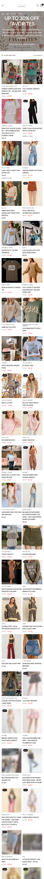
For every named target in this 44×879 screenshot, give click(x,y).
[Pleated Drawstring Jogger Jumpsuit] (32, 457)
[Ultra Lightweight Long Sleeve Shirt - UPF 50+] (32, 842)
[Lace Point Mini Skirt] (32, 683)
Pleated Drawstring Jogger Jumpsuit (30, 476)
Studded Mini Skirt (29, 554)
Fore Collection (28, 208)
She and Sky (26, 551)
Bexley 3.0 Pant (7, 403)
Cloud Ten (5, 437)
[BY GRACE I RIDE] (32, 348)
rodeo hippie (6, 285)
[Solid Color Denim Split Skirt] (12, 842)
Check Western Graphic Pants (10, 366)
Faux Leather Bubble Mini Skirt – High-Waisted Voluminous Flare (31, 740)
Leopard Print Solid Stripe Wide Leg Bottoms (32, 627)
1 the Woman (26, 661)
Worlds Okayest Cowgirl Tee (11, 288)
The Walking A (27, 363)
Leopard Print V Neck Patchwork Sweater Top (11, 627)
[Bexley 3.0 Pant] (12, 385)
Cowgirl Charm (7, 126)
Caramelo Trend (7, 247)
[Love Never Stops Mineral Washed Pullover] (32, 572)
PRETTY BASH (6, 168)
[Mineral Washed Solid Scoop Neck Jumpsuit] (12, 721)
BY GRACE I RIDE (27, 365)
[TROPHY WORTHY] (12, 537)
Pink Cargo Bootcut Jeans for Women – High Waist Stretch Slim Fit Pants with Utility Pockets (11, 821)
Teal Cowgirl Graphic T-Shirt (31, 90)
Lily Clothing (6, 586)
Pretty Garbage (27, 814)
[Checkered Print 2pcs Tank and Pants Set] (12, 495)
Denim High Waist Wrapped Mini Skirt (32, 664)
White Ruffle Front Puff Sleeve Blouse (11, 476)
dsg (23, 856)
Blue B (4, 208)
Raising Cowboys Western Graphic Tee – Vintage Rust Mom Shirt (11, 91)
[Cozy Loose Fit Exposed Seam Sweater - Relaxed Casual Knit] (32, 270)
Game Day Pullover (9, 327)
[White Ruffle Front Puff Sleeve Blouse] (12, 457)
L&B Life (25, 86)
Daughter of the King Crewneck (10, 251)
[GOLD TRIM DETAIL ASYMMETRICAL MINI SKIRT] (32, 193)
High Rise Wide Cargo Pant (11, 663)
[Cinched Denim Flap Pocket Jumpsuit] (32, 153)
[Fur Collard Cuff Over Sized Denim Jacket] (32, 233)
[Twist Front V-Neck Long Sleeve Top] (12, 153)
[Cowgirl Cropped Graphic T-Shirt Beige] (12, 683)
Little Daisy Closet (8, 324)
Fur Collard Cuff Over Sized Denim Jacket (31, 251)
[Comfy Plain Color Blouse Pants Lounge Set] (32, 111)
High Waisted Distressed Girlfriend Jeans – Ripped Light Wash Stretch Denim (32, 780)
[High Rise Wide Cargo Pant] (12, 646)
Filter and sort (10, 55)
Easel (24, 586)
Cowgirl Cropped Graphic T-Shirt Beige (11, 702)
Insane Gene (26, 509)
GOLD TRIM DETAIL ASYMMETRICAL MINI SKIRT (31, 211)
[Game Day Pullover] (12, 310)
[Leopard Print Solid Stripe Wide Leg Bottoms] (32, 609)
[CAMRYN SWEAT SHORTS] (32, 800)
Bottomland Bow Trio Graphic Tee (10, 779)
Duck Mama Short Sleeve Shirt (31, 329)
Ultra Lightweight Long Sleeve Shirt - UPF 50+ (31, 860)
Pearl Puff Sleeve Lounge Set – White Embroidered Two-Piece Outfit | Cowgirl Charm (11, 132)
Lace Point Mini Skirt (29, 701)
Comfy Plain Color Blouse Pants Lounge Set (32, 129)
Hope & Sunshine (7, 856)
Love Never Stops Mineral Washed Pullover (32, 590)
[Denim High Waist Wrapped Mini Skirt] (32, 646)
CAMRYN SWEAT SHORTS (30, 817)
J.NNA (3, 623)
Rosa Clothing (27, 126)
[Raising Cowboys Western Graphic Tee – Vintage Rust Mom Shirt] (12, 71)
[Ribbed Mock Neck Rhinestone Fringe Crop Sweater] (12, 193)
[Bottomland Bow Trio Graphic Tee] (12, 760)
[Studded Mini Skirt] (32, 537)
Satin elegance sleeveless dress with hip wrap (11, 590)
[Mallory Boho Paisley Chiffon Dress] (32, 385)
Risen (3, 661)
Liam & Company (27, 400)
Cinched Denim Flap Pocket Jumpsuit (32, 171)
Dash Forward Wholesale (10, 775)
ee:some (25, 168)
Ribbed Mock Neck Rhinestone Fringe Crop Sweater (11, 212)
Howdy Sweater (28, 440)
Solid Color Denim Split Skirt (10, 860)
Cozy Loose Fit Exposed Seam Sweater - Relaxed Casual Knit (31, 289)
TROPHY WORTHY (7, 554)
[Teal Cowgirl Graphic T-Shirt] (32, 71)
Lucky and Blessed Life (9, 86)
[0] (41, 5)
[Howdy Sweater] (32, 423)
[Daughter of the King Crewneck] (12, 233)
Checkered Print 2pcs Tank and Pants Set (12, 513)
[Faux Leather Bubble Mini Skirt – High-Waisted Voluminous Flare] (32, 721)
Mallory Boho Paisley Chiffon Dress (30, 404)
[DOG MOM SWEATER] (12, 423)
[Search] (38, 5)
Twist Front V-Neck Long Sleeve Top (11, 171)
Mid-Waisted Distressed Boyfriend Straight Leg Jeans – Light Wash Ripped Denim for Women (31, 515)
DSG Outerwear (7, 400)
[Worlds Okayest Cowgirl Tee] (12, 270)
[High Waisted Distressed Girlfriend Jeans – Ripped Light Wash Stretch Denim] (32, 760)
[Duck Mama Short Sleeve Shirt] (32, 310)
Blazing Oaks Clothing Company (30, 325)
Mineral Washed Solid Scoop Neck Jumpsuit (10, 739)
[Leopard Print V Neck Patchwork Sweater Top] (12, 609)
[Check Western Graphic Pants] (12, 348)
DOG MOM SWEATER (8, 440)
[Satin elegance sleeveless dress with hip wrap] (12, 572)
